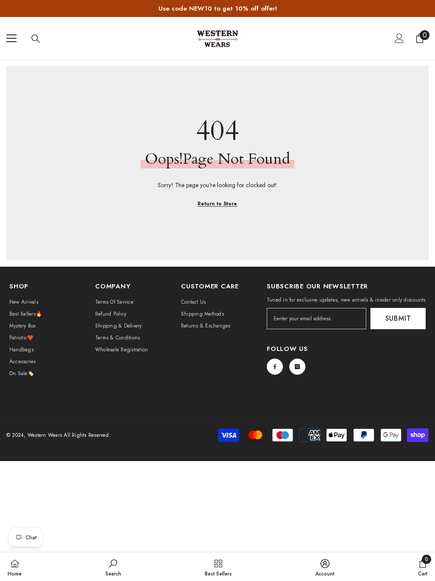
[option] (217, 8)
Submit (398, 318)
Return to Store (217, 204)
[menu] (11, 38)
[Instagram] (297, 367)
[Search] (36, 39)
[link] (113, 567)
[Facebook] (275, 367)
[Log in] (399, 38)
